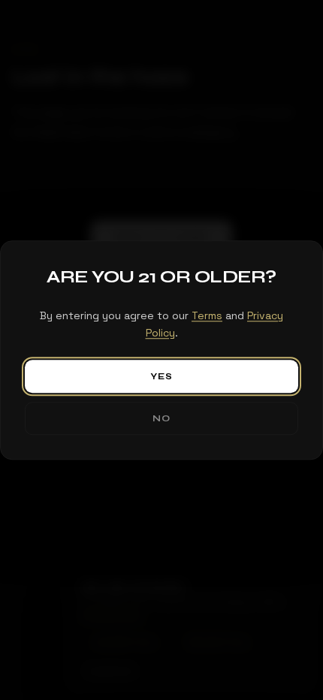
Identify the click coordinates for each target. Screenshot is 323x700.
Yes (162, 376)
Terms (207, 315)
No (161, 418)
